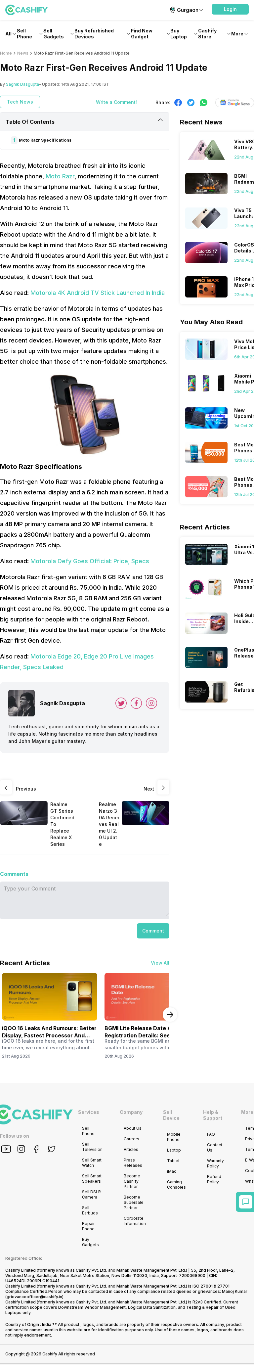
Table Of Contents (30, 121)
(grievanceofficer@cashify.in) (34, 1296)
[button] (230, 9)
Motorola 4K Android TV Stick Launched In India (97, 292)
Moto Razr (60, 176)
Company (131, 1112)
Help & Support (212, 1115)
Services (88, 1112)
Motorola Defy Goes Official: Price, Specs (89, 561)
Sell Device (171, 1115)
